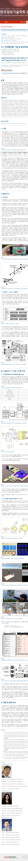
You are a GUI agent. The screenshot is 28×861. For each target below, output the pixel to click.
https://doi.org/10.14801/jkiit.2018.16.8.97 (13, 43)
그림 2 (3, 237)
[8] (8, 203)
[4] (10, 176)
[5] (17, 199)
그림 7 (3, 459)
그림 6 (5, 383)
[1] (3, 136)
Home (6, 22)
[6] (18, 199)
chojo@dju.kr (18, 66)
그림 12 (3, 623)
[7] (7, 203)
